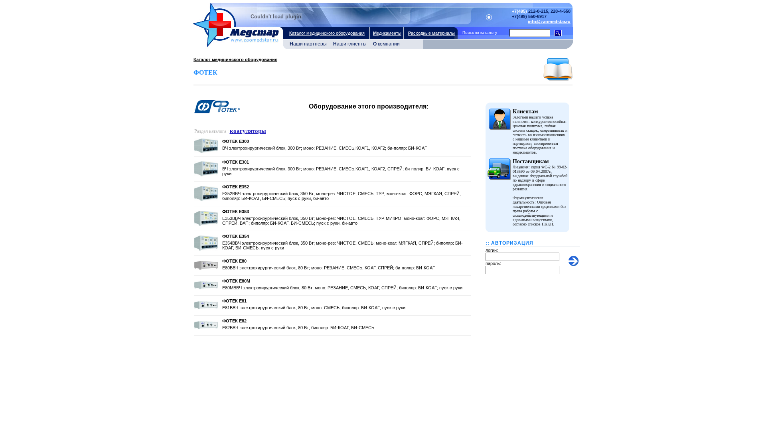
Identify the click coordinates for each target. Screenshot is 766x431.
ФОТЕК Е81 (234, 301)
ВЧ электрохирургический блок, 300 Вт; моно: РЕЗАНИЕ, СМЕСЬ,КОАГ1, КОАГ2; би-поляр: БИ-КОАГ (324, 148)
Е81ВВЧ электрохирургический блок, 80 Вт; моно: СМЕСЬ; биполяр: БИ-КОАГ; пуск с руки (313, 307)
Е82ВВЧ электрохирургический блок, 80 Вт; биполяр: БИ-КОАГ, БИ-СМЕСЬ (298, 327)
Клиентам (525, 112)
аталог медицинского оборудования (327, 33)
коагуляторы (248, 131)
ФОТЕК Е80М (236, 281)
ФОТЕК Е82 (234, 320)
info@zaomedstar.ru (549, 21)
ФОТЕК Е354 (235, 236)
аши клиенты (350, 44)
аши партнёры (308, 44)
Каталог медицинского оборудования (235, 59)
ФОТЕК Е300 (235, 141)
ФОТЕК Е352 (235, 186)
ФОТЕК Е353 (235, 211)
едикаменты (387, 33)
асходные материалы (431, 33)
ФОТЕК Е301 (235, 162)
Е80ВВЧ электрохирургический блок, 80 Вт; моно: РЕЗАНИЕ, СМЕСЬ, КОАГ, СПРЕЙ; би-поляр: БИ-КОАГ (328, 267)
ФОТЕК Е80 (234, 261)
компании (386, 44)
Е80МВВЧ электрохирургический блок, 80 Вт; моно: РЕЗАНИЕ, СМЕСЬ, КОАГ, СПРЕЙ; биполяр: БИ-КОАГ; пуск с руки (342, 287)
